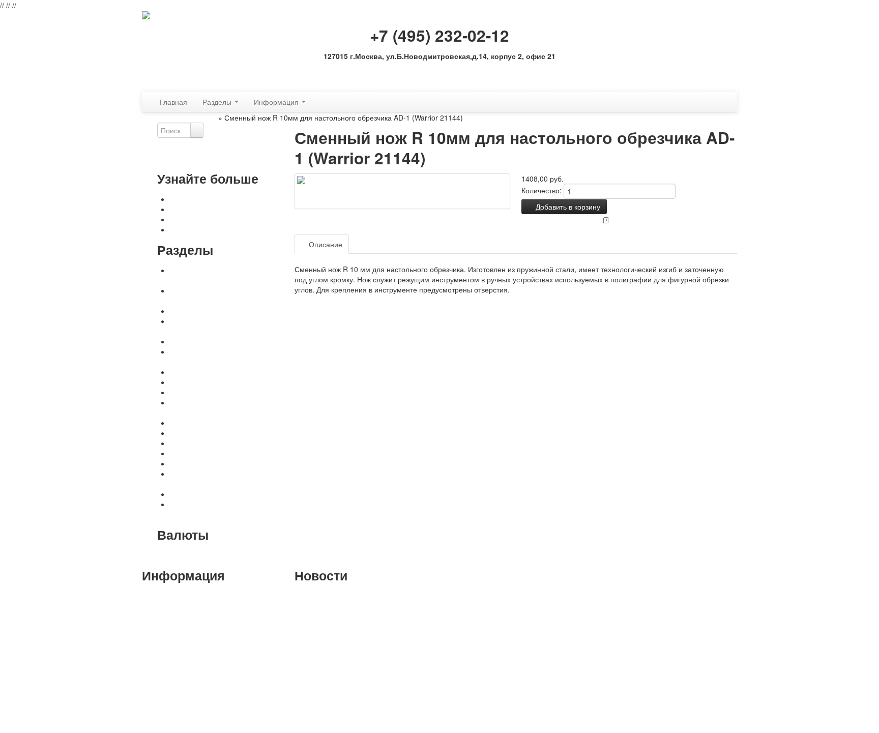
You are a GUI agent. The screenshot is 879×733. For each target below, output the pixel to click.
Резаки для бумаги (201, 423)
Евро (250, 555)
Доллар (227, 555)
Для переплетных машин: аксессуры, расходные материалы (232, 295)
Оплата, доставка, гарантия (216, 199)
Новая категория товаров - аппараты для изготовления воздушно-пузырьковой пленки (356, 687)
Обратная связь (439, 71)
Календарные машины (208, 311)
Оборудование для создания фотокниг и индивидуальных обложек (232, 326)
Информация (277, 102)
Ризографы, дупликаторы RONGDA (228, 494)
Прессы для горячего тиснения (222, 341)
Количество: (541, 190)
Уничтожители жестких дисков (219, 463)
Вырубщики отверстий (179, 117)
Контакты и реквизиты (206, 209)
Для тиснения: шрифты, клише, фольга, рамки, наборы (222, 356)
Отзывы (376, 244)
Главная (173, 102)
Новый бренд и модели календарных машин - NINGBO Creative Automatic (357, 601)
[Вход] (145, 86)
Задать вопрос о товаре (561, 219)
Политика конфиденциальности (223, 229)
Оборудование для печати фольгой (229, 372)
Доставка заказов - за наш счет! (347, 707)
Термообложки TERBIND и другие (226, 392)
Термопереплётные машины (218, 382)
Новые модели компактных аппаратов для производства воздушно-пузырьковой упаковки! (358, 656)
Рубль (203, 555)
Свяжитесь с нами (200, 219)
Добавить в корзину (567, 206)
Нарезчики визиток (201, 433)
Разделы (217, 102)
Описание (324, 244)
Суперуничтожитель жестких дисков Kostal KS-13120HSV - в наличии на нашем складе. (354, 626)
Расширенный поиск (191, 158)
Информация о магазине (186, 723)
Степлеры (186, 453)
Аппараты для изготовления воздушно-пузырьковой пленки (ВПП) (232, 478)
